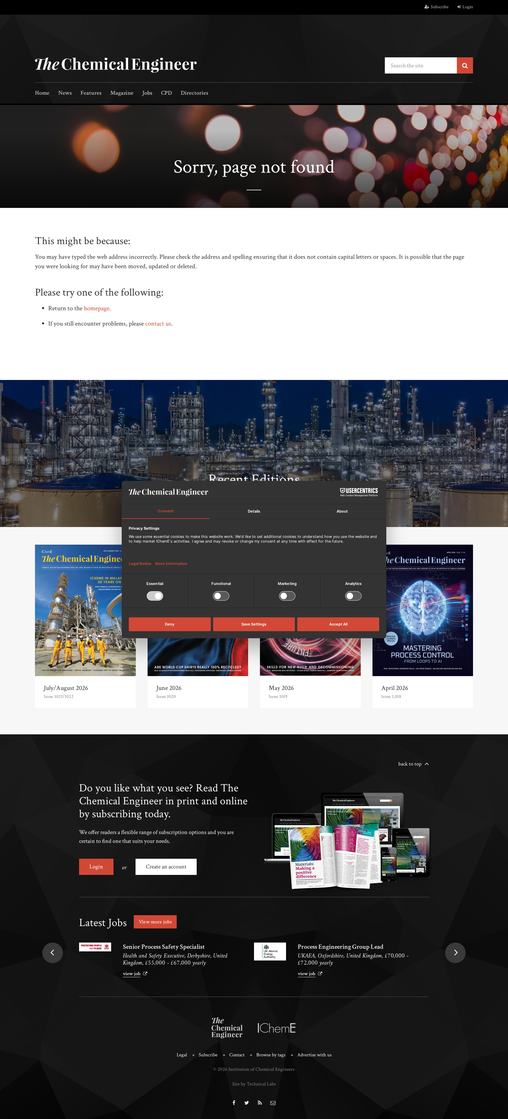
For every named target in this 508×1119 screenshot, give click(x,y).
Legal (182, 1055)
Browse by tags (270, 1055)
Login (467, 7)
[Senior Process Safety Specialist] (95, 947)
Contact (237, 1055)
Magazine (121, 93)
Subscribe (440, 7)
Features (91, 93)
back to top (410, 764)
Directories (194, 93)
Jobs (147, 93)
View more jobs (155, 921)
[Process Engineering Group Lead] (270, 951)
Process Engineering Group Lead (340, 947)
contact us (158, 323)
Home (42, 93)
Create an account (166, 866)
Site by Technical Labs (254, 1084)
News (65, 93)
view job (132, 973)
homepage (96, 308)
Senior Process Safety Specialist (164, 947)
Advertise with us (314, 1055)
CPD (166, 93)
